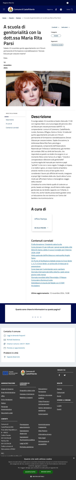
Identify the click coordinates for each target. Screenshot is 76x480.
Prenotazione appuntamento (25, 425)
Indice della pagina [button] (11, 113)
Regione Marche (8, 3)
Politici (3, 403)
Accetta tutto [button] (30, 472)
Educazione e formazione (42, 390)
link (57, 468)
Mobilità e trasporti (26, 397)
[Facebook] (55, 9)
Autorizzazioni (43, 414)
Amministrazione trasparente (44, 425)
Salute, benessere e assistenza (45, 409)
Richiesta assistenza (26, 447)
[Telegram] (60, 9)
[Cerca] (72, 9)
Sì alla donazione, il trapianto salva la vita (46, 244)
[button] (38, 476)
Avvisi (59, 396)
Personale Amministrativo (6, 408)
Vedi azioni (64, 27)
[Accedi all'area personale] (67, 3)
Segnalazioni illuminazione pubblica (27, 438)
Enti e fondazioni (6, 399)
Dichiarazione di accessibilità (43, 442)
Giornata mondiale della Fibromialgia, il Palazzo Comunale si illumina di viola (48, 278)
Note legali (42, 438)
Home (4, 18)
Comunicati (61, 392)
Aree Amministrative (8, 392)
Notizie (18, 18)
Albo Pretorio (42, 431)
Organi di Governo (7, 389)
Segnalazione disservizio (24, 432)
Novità (11, 18)
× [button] (74, 458)
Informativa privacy (44, 434)
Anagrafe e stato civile (27, 390)
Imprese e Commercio (27, 394)
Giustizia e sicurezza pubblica (45, 396)
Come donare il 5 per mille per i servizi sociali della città (51, 247)
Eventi (59, 409)
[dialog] (38, 468)
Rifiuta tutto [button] (46, 472)
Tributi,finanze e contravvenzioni (43, 402)
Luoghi (59, 406)
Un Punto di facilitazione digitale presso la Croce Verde (51, 261)
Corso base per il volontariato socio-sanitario (48, 269)
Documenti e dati (7, 413)
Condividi (54, 27)
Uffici (3, 396)
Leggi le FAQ (24, 443)
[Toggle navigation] (4, 9)
